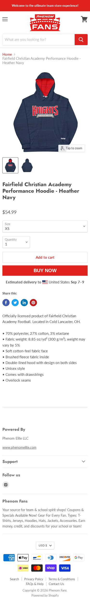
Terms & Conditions (61, 579)
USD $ (43, 545)
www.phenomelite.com (19, 447)
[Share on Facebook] (6, 302)
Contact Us (56, 584)
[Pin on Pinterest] (33, 302)
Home (7, 54)
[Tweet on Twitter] (15, 302)
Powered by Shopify (45, 595)
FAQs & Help (34, 584)
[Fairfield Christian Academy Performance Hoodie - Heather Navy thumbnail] (10, 165)
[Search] (81, 39)
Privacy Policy (33, 579)
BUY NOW (45, 270)
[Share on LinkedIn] (24, 302)
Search (14, 579)
